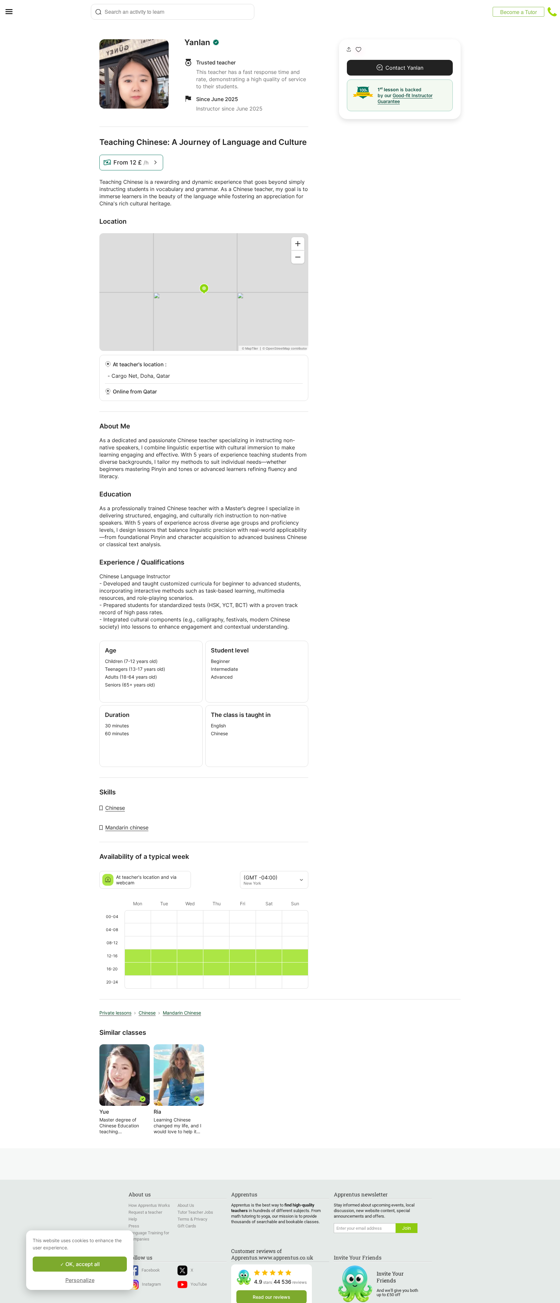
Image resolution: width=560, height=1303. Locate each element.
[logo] (54, 12)
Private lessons (115, 1013)
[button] (358, 49)
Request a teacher (145, 1212)
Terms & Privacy (192, 1219)
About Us (186, 1205)
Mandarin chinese (126, 827)
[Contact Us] (552, 11)
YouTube (199, 1284)
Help (132, 1219)
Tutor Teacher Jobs (195, 1212)
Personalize (79, 1280)
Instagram (151, 1284)
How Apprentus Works (149, 1205)
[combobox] (172, 12)
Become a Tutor (518, 12)
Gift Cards (187, 1226)
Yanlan (197, 42)
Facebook (151, 1270)
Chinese (115, 808)
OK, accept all (82, 1264)
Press (133, 1226)
